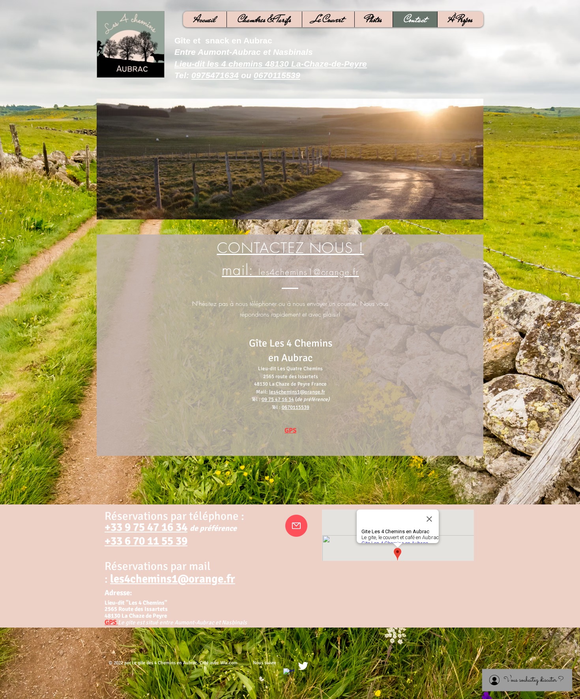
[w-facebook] (289, 674)
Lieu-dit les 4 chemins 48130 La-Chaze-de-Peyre (270, 63)
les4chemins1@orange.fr (297, 392)
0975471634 (215, 75)
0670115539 (277, 75)
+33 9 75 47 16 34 (146, 527)
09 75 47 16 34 (278, 399)
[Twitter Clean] (303, 666)
